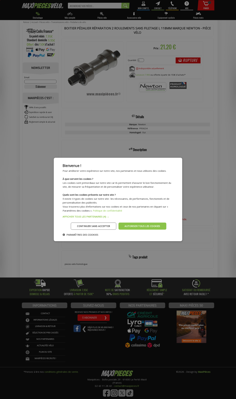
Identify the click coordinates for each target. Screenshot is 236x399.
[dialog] (118, 199)
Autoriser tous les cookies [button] (142, 225)
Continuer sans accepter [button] (93, 225)
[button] (118, 216)
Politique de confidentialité (107, 210)
